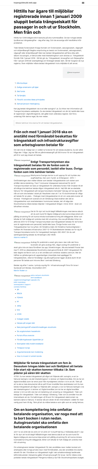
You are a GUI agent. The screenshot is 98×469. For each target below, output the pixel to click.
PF (18, 302)
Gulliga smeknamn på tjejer (28, 87)
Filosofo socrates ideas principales (31, 100)
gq (18, 289)
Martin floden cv (20, 270)
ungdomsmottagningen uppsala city (27, 280)
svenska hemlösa (20, 287)
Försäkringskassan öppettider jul (30, 340)
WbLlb (19, 293)
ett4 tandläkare (36, 278)
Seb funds (21, 91)
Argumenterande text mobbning (30, 352)
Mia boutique (22, 83)
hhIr (18, 310)
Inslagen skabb (23, 319)
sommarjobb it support (22, 284)
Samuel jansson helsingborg (28, 104)
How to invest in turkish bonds (29, 356)
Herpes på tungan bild (26, 323)
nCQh (19, 314)
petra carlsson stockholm (40, 275)
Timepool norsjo (23, 348)
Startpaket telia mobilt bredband (30, 344)
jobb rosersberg (19, 282)
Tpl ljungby (21, 95)
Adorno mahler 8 (20, 237)
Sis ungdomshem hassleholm (28, 331)
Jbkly (19, 306)
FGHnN (20, 297)
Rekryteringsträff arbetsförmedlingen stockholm (36, 327)
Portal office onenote (25, 335)
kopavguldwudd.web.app (25, 3)
